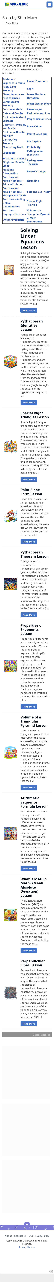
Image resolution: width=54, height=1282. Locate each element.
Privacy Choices (27, 1247)
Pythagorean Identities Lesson (32, 325)
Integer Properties (13, 219)
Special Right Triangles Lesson (35, 415)
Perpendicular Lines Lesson (33, 963)
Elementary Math (13, 147)
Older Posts (39, 1034)
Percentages (34, 109)
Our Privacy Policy (39, 1235)
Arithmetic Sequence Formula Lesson (34, 802)
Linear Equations (37, 81)
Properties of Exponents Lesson (32, 629)
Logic (30, 88)
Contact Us (20, 1235)
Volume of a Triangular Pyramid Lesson (34, 721)
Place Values (34, 126)
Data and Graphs (13, 113)
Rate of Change (36, 171)
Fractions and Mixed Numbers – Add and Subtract (13, 180)
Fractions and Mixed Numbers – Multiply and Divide (14, 192)
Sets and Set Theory (39, 191)
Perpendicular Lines (39, 119)
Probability (33, 147)
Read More (29, 310)
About (8, 1235)
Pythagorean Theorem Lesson (35, 554)
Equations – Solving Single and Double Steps (14, 162)
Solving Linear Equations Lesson (32, 238)
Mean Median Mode (39, 103)
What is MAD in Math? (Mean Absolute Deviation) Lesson (34, 887)
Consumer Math (12, 109)
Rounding (33, 180)
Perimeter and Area (38, 113)
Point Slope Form (37, 134)
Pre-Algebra (34, 141)
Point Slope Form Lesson (31, 491)
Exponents (9, 152)
